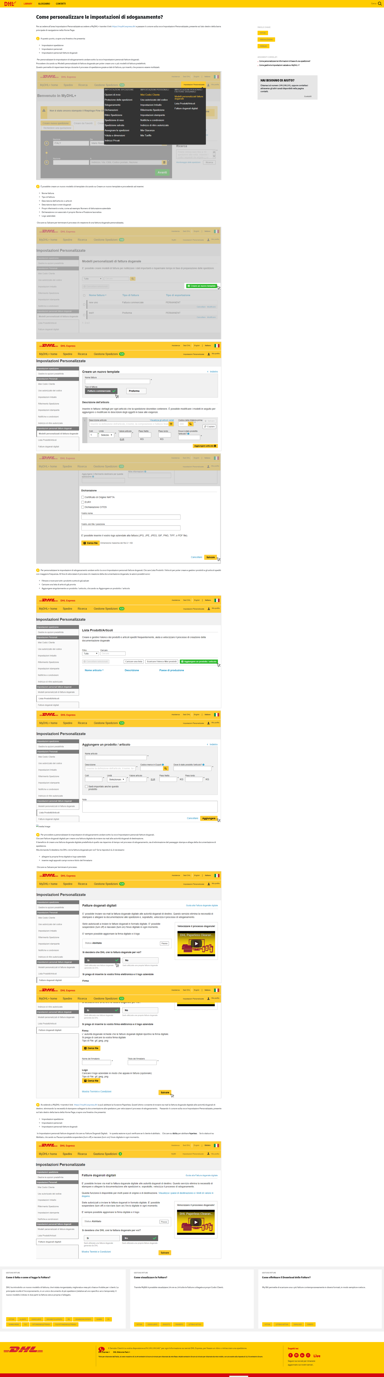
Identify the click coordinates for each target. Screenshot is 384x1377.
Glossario (44, 3)
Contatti (61, 3)
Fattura (263, 33)
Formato (310, 1324)
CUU (25, 1324)
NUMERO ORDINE (14, 1324)
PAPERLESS (263, 46)
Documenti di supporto (54, 1319)
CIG (108, 1319)
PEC (69, 1319)
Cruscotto (166, 1324)
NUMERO (99, 1319)
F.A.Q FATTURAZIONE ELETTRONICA (65, 1324)
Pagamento (179, 1324)
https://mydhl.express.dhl (123, 26)
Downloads (298, 1324)
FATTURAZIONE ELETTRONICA (41, 1324)
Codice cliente (36, 1319)
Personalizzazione (266, 39)
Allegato (23, 1319)
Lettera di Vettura (195, 1324)
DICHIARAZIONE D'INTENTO (83, 1319)
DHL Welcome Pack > (121, 1352)
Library (28, 3)
